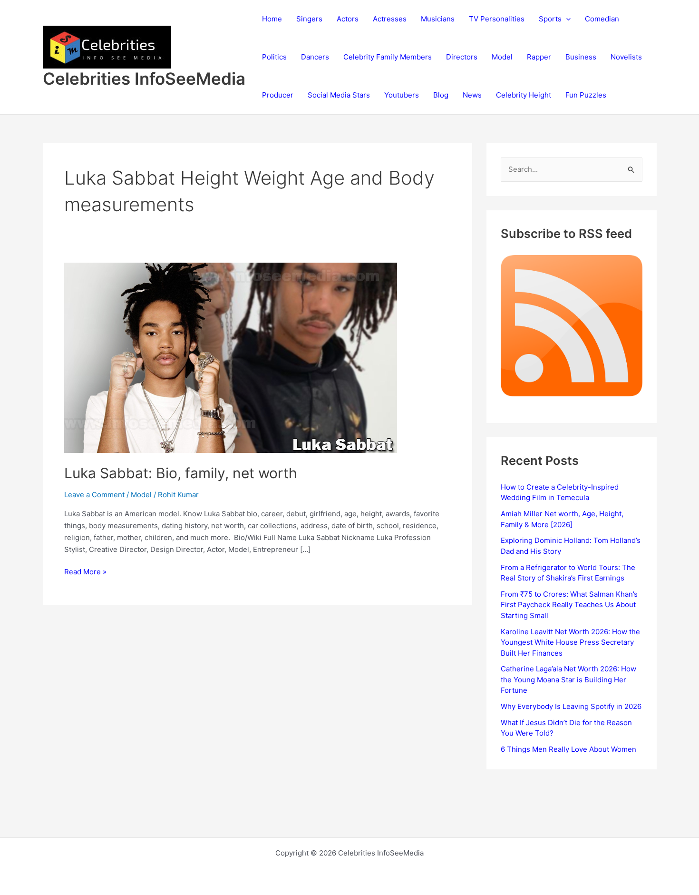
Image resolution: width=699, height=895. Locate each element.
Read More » (85, 572)
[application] (566, 19)
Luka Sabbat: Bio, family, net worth (180, 473)
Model (502, 56)
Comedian (602, 18)
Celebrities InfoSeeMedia (144, 79)
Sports (550, 18)
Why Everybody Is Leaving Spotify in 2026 (571, 706)
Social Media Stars (339, 94)
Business (580, 56)
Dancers (315, 56)
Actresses (390, 18)
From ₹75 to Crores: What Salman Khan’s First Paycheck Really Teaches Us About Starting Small (569, 605)
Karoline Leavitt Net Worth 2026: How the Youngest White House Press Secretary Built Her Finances (570, 642)
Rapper (539, 56)
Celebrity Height (523, 94)
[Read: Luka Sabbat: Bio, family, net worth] (230, 357)
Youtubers (401, 94)
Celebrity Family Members (387, 56)
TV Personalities (496, 18)
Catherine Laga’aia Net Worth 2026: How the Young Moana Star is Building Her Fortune (568, 679)
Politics (274, 56)
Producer (277, 94)
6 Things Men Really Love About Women (568, 749)
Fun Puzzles (585, 94)
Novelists (626, 56)
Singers (309, 18)
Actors (348, 18)
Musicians (438, 18)
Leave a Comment (94, 494)
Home (272, 18)
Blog (440, 94)
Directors (461, 56)
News (472, 94)
